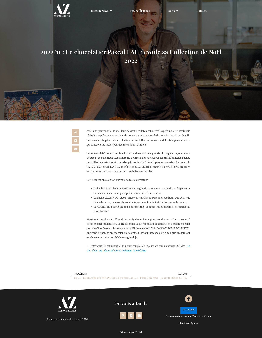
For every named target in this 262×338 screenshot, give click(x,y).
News (171, 10)
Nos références (140, 10)
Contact (201, 10)
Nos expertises (99, 10)
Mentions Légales (188, 323)
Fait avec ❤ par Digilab (131, 332)
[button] (75, 132)
